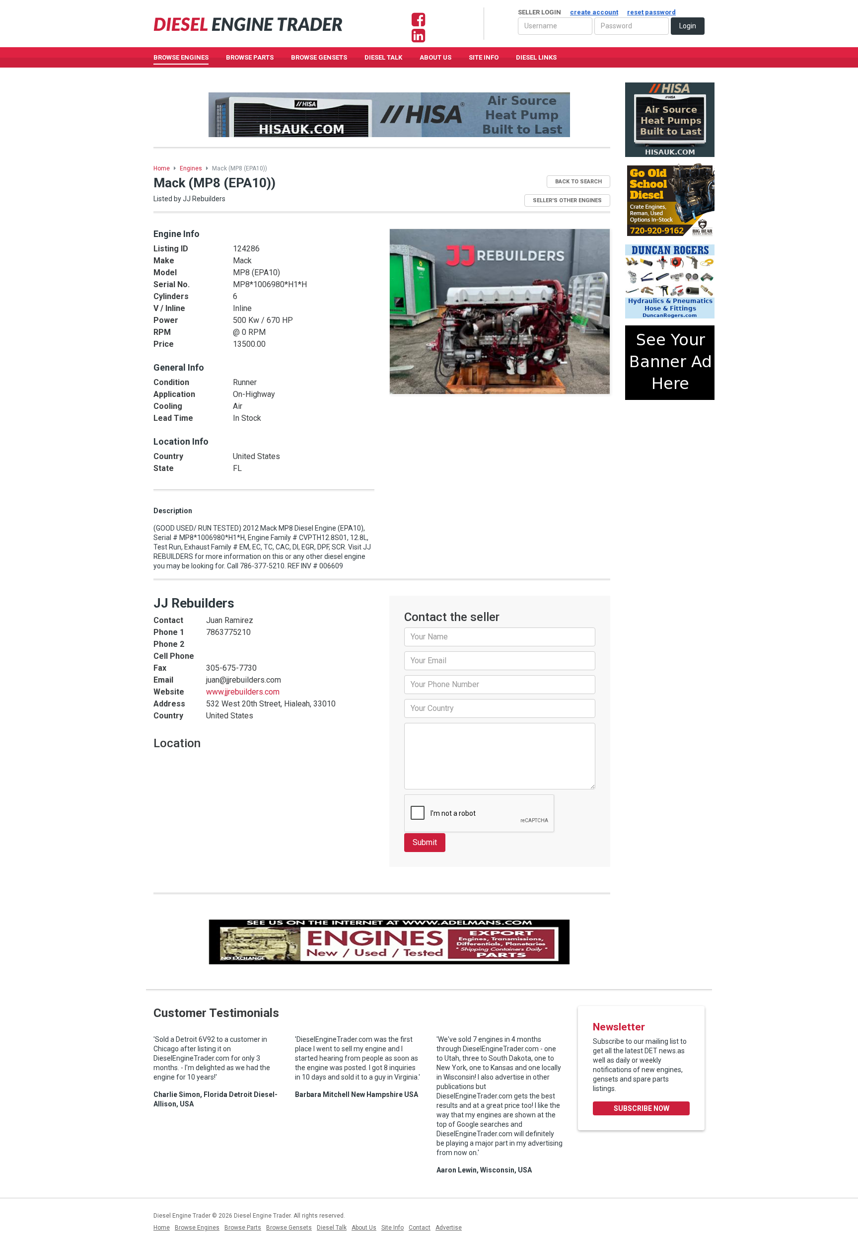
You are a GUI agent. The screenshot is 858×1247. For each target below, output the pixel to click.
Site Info (484, 57)
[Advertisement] (670, 443)
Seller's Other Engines (567, 200)
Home (161, 168)
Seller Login (597, 12)
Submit (425, 842)
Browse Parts (250, 57)
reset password (651, 12)
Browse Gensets (289, 1227)
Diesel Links (536, 57)
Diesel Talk (383, 57)
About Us (435, 57)
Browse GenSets (319, 57)
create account (594, 12)
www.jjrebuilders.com (243, 692)
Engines (191, 168)
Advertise (448, 1227)
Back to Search (578, 181)
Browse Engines (181, 57)
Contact (419, 1227)
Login (687, 26)
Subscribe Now (641, 1108)
